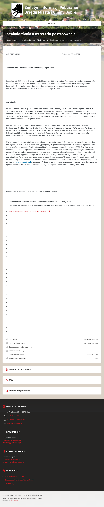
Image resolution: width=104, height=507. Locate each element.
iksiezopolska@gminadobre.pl (14, 462)
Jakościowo (14, 501)
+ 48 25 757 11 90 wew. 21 (12, 440)
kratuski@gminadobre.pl (12, 443)
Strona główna (12, 40)
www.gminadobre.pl (23, 162)
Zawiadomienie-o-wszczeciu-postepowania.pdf (29, 211)
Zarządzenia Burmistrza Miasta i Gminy (19, 480)
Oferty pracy (9, 484)
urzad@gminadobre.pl (15, 423)
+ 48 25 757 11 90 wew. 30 (12, 459)
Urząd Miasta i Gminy (27, 40)
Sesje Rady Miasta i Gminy (14, 476)
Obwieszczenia (42, 40)
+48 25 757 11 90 (13, 416)
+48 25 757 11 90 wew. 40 (16, 419)
